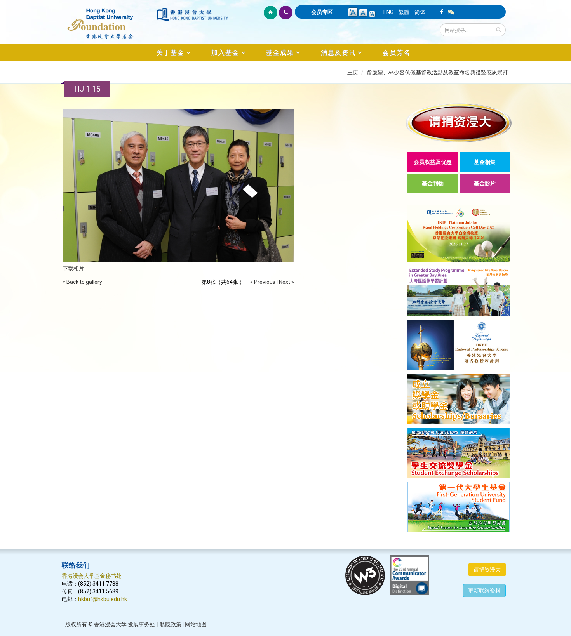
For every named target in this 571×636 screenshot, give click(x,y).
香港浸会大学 (110, 624)
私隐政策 (170, 624)
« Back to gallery (82, 282)
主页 (352, 72)
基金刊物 (433, 183)
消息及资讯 (338, 52)
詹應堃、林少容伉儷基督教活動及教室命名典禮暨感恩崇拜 (437, 72)
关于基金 (171, 52)
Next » (286, 282)
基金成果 (280, 52)
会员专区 (322, 12)
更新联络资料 (484, 590)
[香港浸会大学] (192, 14)
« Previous (262, 282)
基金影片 (485, 183)
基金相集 (485, 162)
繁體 (404, 12)
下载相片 (73, 268)
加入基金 (225, 52)
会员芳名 (397, 52)
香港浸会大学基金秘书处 (92, 576)
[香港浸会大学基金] (108, 19)
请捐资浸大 (487, 569)
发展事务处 (141, 624)
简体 (419, 12)
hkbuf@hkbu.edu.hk (102, 599)
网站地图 (196, 624)
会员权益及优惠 (433, 162)
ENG (388, 12)
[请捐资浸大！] (459, 122)
